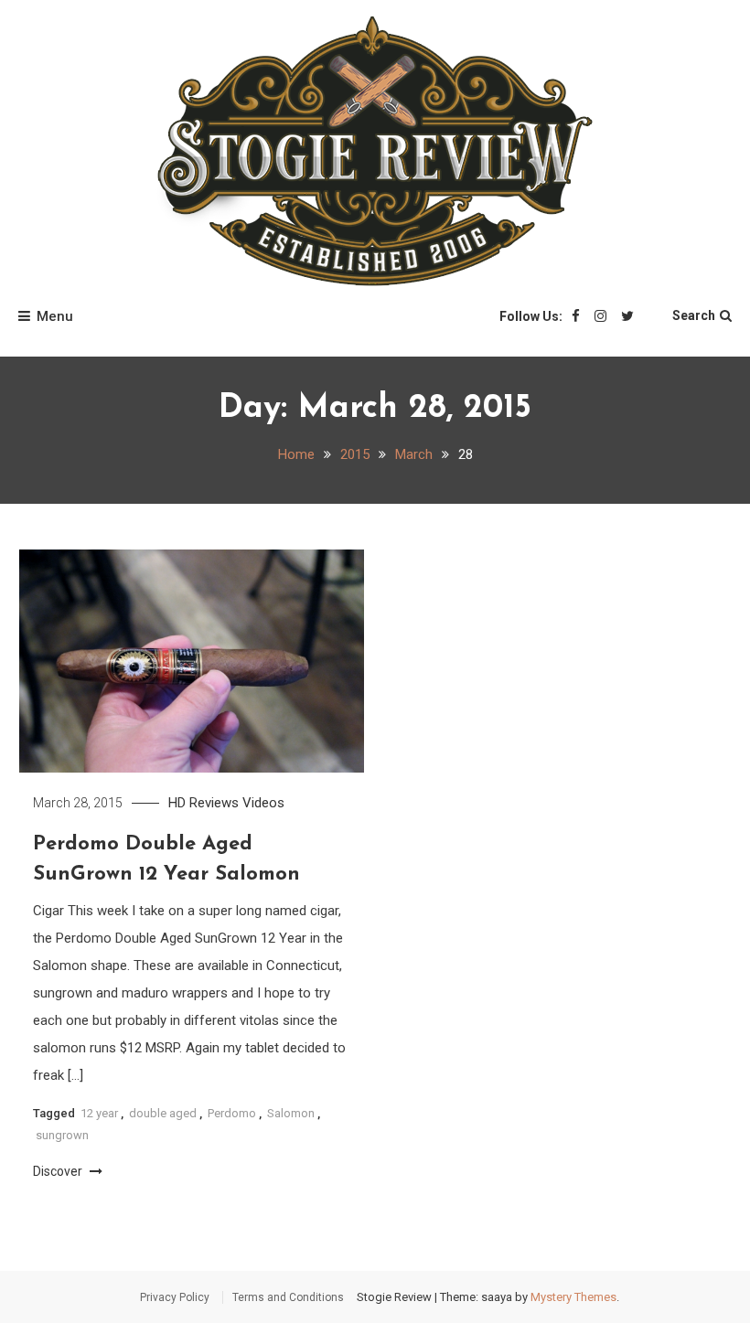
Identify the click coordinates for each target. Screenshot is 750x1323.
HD (177, 803)
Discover (59, 1171)
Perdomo (232, 1113)
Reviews (214, 803)
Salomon (291, 1113)
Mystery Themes (573, 1297)
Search (693, 315)
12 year (99, 1113)
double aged (163, 1113)
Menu (55, 316)
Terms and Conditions (288, 1297)
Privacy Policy (174, 1297)
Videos (263, 803)
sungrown (62, 1135)
